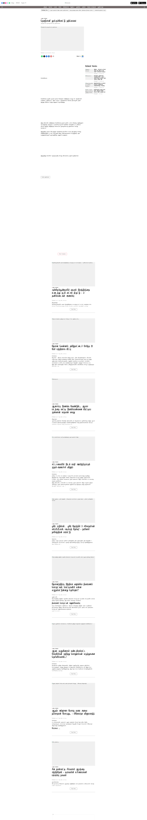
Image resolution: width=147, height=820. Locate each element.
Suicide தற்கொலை (45, 177)
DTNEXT (18, 3)
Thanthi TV (23, 3)
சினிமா (60, 7)
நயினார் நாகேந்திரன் (69, 540)
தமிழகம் (45, 7)
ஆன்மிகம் (78, 7)
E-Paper (12, 3)
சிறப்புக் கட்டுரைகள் (91, 7)
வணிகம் (83, 7)
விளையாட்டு (66, 7)
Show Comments (62, 253)
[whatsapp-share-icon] (42, 57)
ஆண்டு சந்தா (100, 7)
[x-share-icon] (44, 57)
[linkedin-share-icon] (49, 57)
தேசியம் (50, 7)
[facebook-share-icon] (46, 57)
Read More (73, 309)
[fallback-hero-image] (89, 71)
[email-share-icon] (51, 57)
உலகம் (55, 7)
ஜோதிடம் (72, 7)
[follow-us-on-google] (82, 56)
